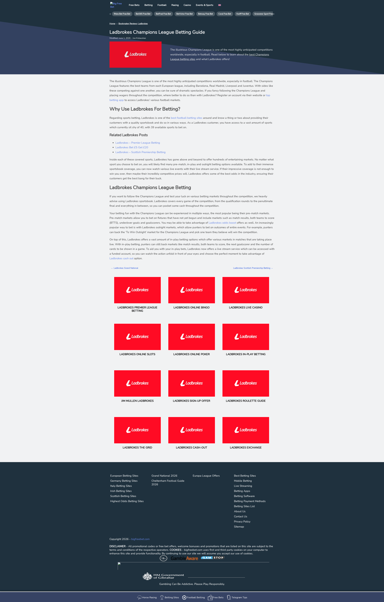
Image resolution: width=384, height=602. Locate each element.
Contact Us (240, 516)
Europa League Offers (206, 476)
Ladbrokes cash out (121, 258)
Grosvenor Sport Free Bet (265, 14)
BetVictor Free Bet (184, 14)
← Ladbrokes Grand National (124, 268)
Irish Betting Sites (121, 491)
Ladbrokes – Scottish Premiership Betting (141, 152)
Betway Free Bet (205, 14)
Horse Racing (149, 597)
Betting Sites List (244, 506)
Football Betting (196, 597)
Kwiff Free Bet (243, 14)
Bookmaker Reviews (127, 23)
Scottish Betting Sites (123, 496)
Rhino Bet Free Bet (122, 14)
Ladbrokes (143, 23)
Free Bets (218, 597)
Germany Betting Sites (124, 481)
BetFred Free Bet (163, 14)
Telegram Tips (239, 597)
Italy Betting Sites (121, 486)
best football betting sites (186, 118)
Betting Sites (172, 597)
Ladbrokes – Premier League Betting (138, 143)
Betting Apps (242, 491)
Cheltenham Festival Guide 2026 (168, 482)
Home (112, 23)
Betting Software (244, 496)
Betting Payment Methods (250, 501)
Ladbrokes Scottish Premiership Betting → (253, 268)
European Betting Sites (124, 476)
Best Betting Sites (245, 476)
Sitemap (239, 526)
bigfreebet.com (140, 539)
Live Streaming (243, 486)
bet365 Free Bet (143, 14)
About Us (240, 511)
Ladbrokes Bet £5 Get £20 (132, 147)
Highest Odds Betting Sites (127, 501)
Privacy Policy (242, 521)
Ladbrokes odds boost (222, 223)
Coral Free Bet (224, 14)
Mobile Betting (243, 481)
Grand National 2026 (164, 476)
